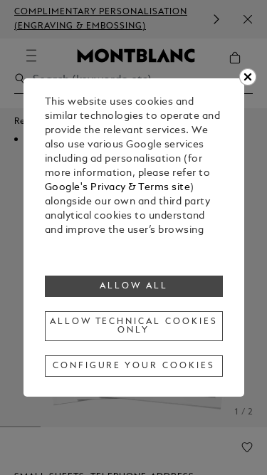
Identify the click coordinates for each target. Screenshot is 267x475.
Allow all (134, 286)
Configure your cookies (134, 366)
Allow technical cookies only (134, 326)
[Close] (247, 76)
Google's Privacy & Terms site (118, 187)
